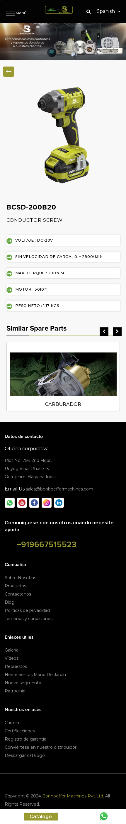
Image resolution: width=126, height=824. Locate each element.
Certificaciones (20, 731)
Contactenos (18, 594)
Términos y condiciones (28, 618)
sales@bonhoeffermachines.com (59, 489)
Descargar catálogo (25, 755)
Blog (9, 602)
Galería (11, 650)
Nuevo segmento (23, 682)
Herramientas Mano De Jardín (35, 674)
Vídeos (11, 658)
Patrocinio (15, 691)
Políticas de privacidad (27, 610)
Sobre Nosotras (20, 577)
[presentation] (104, 331)
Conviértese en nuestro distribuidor (40, 747)
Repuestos (16, 666)
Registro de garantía (25, 739)
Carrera (12, 722)
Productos (15, 586)
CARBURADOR (63, 404)
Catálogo (41, 816)
